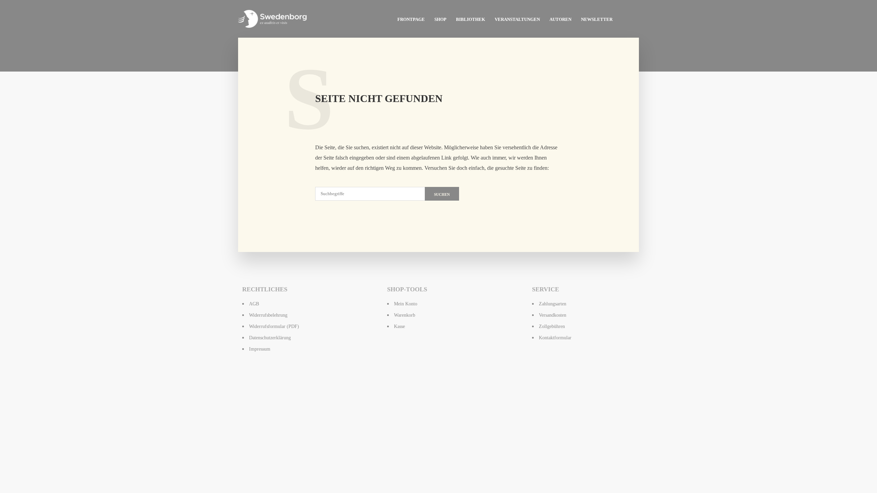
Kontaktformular (555, 337)
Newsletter (597, 19)
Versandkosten (552, 315)
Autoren (560, 19)
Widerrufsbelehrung (268, 315)
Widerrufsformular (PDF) (274, 326)
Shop (440, 19)
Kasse (399, 326)
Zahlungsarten (552, 303)
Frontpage (411, 19)
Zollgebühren (552, 326)
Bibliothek (470, 19)
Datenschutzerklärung (270, 337)
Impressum (259, 349)
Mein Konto (405, 303)
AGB (254, 303)
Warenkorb (404, 315)
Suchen (442, 194)
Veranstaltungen (517, 19)
